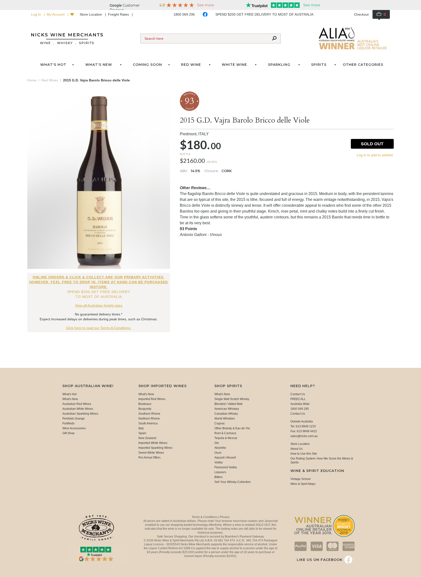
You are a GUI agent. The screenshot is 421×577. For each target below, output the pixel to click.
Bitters (218, 477)
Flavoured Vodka (225, 467)
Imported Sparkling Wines (155, 448)
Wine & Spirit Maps (303, 484)
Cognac (219, 423)
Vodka (218, 462)
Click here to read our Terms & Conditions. (98, 328)
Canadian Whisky (226, 413)
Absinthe (220, 448)
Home (32, 80)
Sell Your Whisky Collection (232, 482)
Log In (36, 14)
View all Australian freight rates (98, 305)
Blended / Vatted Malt (228, 404)
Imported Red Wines (151, 399)
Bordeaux (144, 404)
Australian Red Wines (76, 404)
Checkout (361, 14)
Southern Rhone (149, 413)
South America (148, 423)
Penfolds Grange (73, 418)
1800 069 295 (184, 14)
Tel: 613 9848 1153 (303, 426)
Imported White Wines (152, 443)
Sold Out (372, 143)
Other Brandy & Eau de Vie (232, 428)
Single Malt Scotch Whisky (231, 399)
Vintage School (300, 479)
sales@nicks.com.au (304, 436)
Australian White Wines (77, 409)
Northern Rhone (149, 418)
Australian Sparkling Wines (80, 413)
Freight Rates (119, 14)
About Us (296, 448)
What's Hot (53, 64)
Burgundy (144, 409)
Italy (141, 428)
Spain (142, 433)
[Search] (274, 38)
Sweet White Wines (151, 452)
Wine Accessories (74, 428)
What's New (70, 399)
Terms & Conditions (205, 517)
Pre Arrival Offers (149, 457)
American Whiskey (226, 409)
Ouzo (217, 452)
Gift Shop (68, 433)
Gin (216, 443)
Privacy (225, 517)
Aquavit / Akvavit (225, 457)
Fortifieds (68, 423)
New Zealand (147, 438)
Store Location (91, 14)
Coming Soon (147, 64)
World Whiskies (224, 418)
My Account (56, 14)
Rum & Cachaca (225, 433)
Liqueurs (220, 472)
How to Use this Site (303, 453)
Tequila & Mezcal (225, 438)
